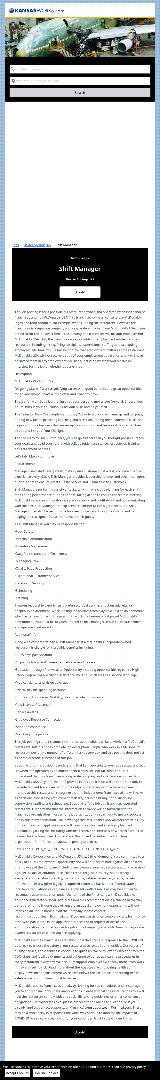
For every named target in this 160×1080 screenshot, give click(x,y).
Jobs (16, 245)
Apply (80, 292)
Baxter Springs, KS (37, 245)
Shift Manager (66, 245)
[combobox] (80, 69)
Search (80, 92)
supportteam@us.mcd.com (111, 1007)
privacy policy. (136, 1067)
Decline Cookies (46, 1073)
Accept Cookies (17, 1073)
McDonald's (80, 258)
